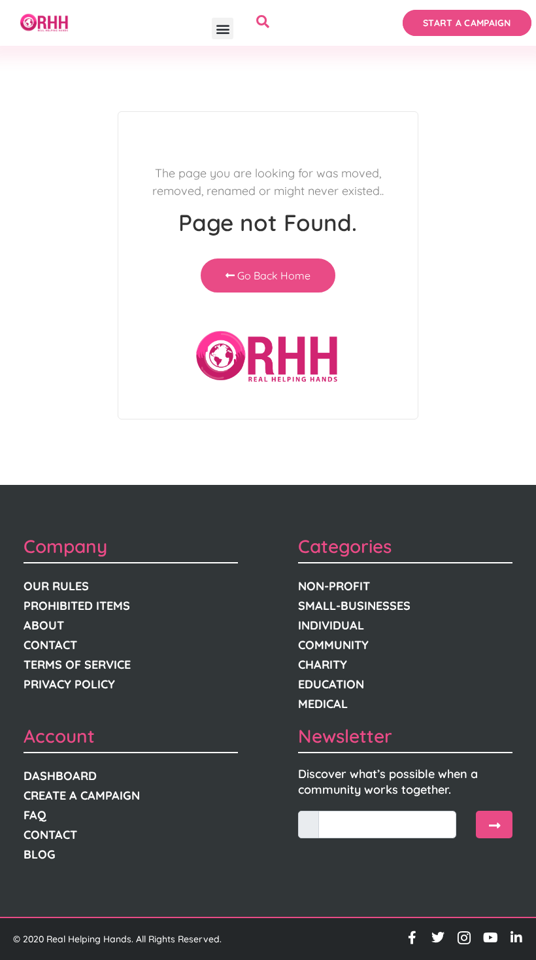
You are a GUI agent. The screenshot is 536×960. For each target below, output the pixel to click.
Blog (40, 854)
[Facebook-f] (411, 937)
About (44, 625)
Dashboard (60, 775)
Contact (50, 644)
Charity (322, 664)
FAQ (35, 815)
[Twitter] (437, 937)
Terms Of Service (77, 664)
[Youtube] (490, 937)
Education (331, 684)
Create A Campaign (82, 795)
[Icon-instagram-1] (464, 937)
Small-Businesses (354, 605)
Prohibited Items (77, 605)
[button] (222, 28)
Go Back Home (272, 275)
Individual (331, 625)
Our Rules (56, 586)
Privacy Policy (69, 684)
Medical (323, 703)
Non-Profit (334, 586)
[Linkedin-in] (516, 937)
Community (333, 644)
